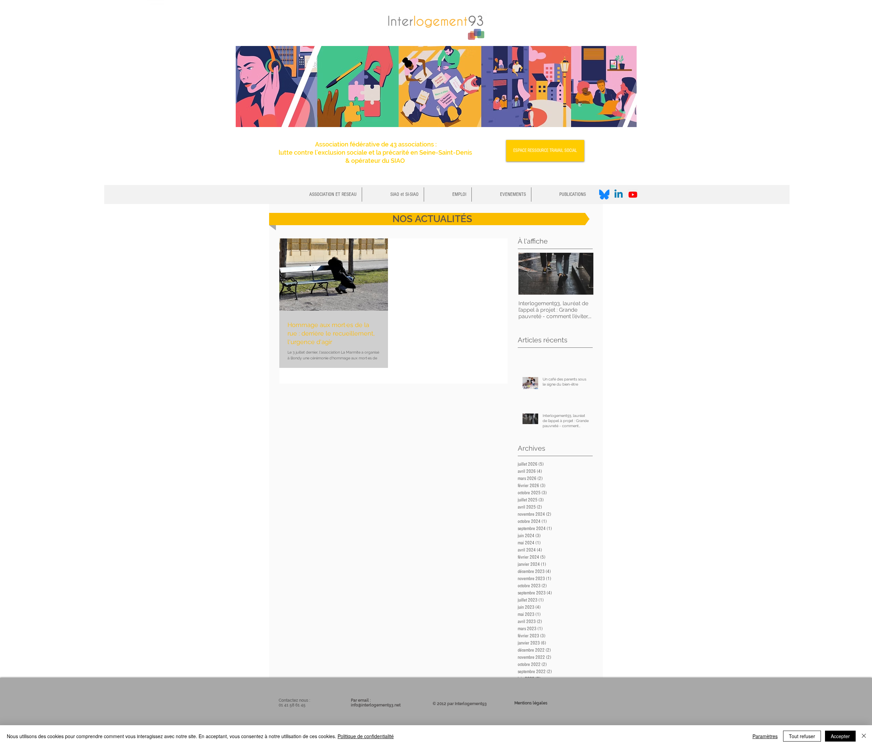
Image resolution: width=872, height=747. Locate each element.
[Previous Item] (529, 273)
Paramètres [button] (765, 736)
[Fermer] (864, 736)
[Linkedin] (618, 194)
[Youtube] (633, 194)
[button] (393, 194)
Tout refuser (802, 736)
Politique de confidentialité (366, 736)
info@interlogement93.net (376, 705)
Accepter (840, 736)
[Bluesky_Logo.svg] (604, 194)
